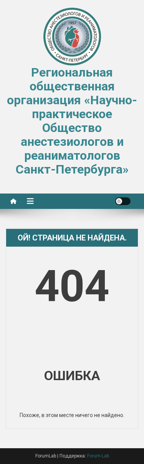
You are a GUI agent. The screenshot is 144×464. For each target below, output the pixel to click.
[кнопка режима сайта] (123, 201)
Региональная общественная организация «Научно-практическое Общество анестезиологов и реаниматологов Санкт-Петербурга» (72, 121)
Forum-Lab (98, 456)
